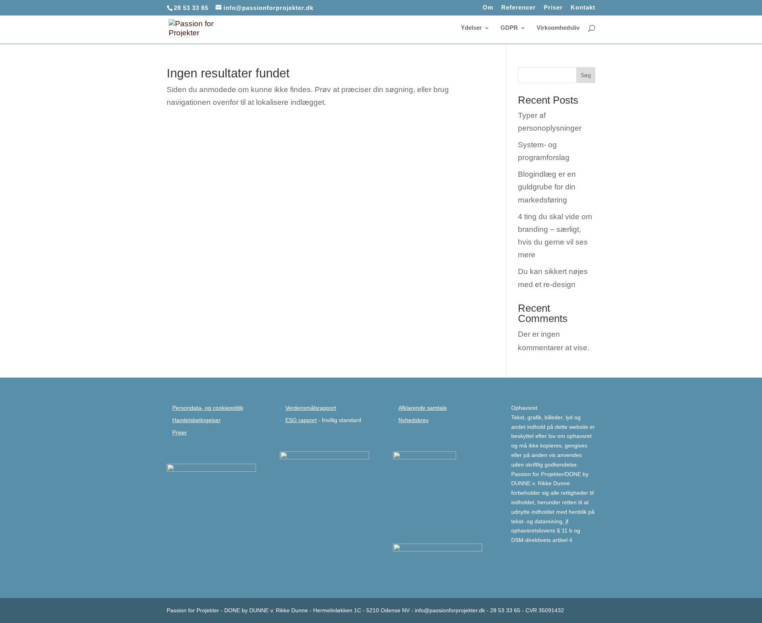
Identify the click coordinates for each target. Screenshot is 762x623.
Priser (553, 7)
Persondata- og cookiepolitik (207, 408)
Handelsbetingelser (196, 420)
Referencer (518, 7)
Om (488, 7)
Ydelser (471, 28)
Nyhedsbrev (413, 420)
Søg (586, 75)
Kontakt (583, 7)
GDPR (509, 28)
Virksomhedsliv (558, 28)
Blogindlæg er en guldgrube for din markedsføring (547, 187)
